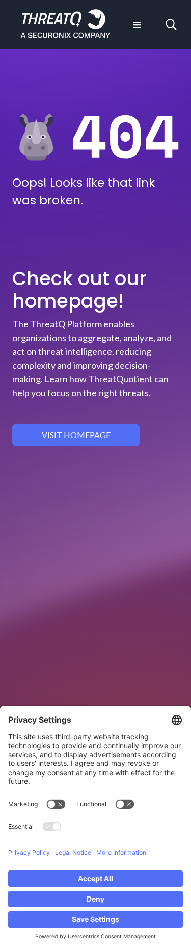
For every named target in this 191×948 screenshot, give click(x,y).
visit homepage (76, 435)
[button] (136, 24)
